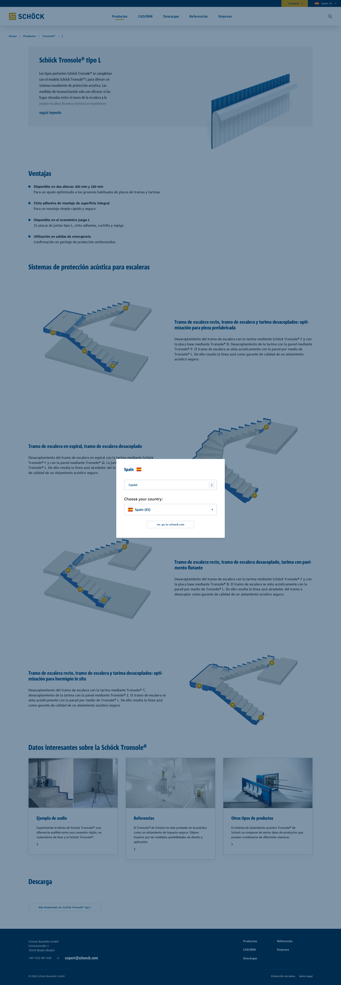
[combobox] (170, 485)
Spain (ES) (142, 509)
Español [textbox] (133, 485)
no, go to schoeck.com (170, 524)
